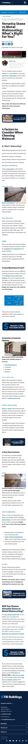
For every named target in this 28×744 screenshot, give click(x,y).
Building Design (7, 20)
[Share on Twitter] (6, 44)
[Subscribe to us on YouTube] (10, 741)
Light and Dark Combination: (14, 537)
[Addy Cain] (5, 63)
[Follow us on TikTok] (26, 741)
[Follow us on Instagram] (20, 741)
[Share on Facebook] (3, 44)
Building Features (7, 19)
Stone (4, 408)
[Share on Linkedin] (9, 44)
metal (9, 408)
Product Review (18, 20)
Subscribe (22, 12)
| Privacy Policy (4, 738)
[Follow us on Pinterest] (13, 741)
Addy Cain (12, 61)
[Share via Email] (12, 44)
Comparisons (18, 19)
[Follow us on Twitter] (16, 741)
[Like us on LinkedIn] (23, 741)
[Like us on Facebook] (7, 741)
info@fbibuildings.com (8, 719)
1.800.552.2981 (6, 714)
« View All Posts (6, 16)
